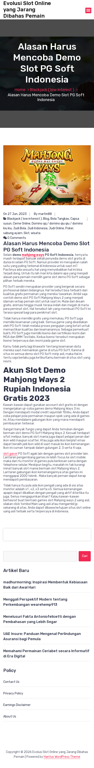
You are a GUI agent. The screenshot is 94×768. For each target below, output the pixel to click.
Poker (69, 228)
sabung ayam (12, 233)
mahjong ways (33, 255)
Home (19, 89)
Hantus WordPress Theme (62, 757)
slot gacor (10, 454)
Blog (46, 219)
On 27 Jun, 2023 (15, 214)
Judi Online (56, 228)
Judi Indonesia (37, 228)
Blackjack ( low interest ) (52, 89)
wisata (35, 233)
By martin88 (43, 214)
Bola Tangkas (59, 219)
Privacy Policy (13, 693)
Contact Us (11, 682)
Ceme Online (21, 223)
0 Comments (16, 238)
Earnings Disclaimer (17, 705)
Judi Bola (19, 228)
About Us (9, 716)
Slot (27, 233)
